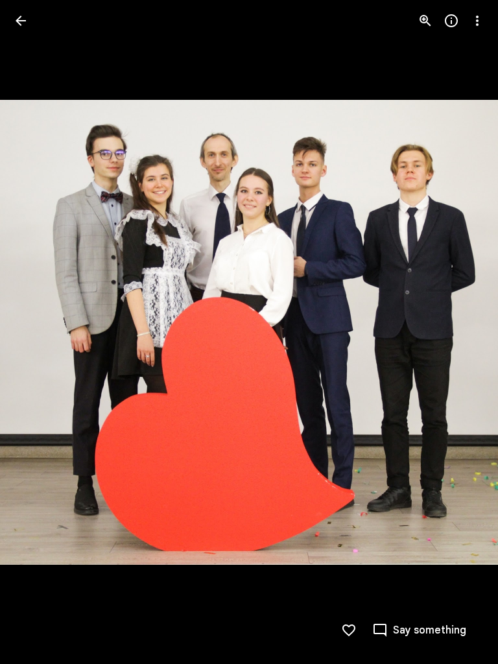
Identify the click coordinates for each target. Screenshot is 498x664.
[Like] (349, 630)
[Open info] (451, 21)
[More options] (477, 21)
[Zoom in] (425, 21)
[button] (36, 332)
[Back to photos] (20, 20)
